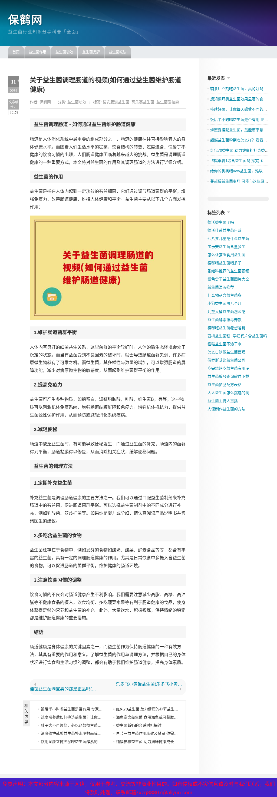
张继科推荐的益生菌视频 (228, 271)
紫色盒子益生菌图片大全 (228, 279)
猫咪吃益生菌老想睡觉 (226, 328)
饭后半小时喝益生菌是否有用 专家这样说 (75, 709)
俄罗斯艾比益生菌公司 (226, 360)
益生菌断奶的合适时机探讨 (138, 725)
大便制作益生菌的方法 (226, 409)
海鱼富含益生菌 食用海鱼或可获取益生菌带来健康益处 (162, 717)
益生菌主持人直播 (222, 401)
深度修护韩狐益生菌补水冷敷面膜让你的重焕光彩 (82, 733)
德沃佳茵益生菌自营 (224, 230)
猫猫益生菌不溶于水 (224, 344)
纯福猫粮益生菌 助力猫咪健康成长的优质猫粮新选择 (160, 741)
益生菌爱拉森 (167, 102)
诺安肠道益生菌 (116, 102)
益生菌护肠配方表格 (224, 384)
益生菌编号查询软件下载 (228, 376)
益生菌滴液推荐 (220, 287)
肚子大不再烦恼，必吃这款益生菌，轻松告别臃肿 (82, 725)
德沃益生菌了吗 (220, 222)
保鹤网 (25, 20)
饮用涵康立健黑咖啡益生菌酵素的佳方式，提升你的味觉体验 (92, 741)
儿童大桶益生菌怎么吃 (226, 311)
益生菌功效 (64, 52)
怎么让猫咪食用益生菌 (226, 255)
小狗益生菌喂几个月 (224, 303)
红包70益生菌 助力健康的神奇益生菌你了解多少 (156, 709)
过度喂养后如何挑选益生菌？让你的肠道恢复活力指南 (86, 717)
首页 (15, 52)
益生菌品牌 (91, 52)
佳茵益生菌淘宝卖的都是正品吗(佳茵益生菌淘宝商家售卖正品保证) (65, 689)
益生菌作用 (37, 52)
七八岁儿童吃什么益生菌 (228, 238)
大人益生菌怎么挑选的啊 (228, 393)
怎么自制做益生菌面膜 (226, 352)
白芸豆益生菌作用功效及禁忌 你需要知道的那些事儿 (160, 733)
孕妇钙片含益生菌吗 (250, 336)
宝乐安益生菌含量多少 (226, 246)
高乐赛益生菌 (142, 102)
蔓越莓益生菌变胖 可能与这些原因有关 (243, 181)
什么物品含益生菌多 (224, 295)
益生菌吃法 (117, 52)
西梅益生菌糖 (218, 336)
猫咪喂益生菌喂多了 (224, 263)
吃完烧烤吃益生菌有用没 (228, 368)
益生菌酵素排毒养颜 (224, 320)
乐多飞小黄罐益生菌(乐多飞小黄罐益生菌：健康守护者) (151, 684)
